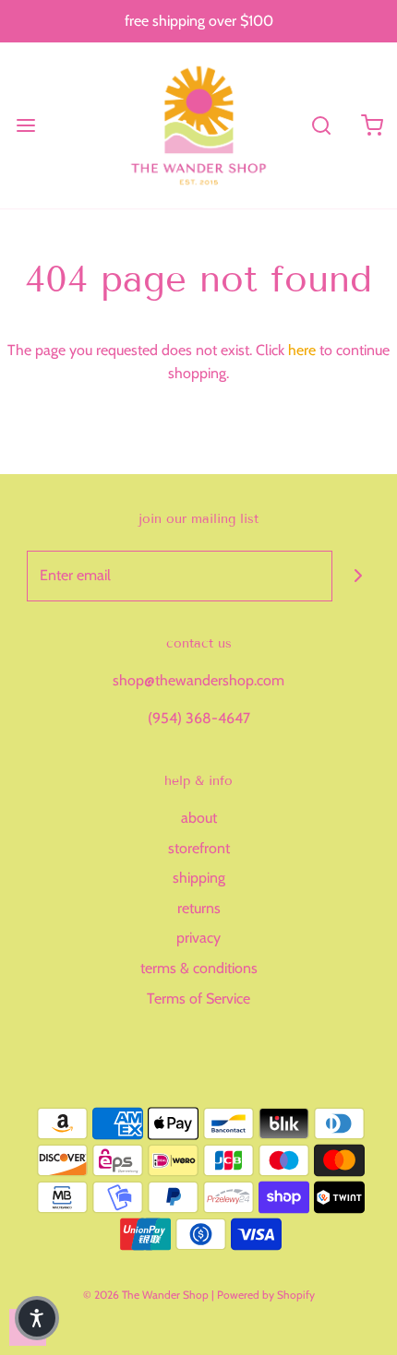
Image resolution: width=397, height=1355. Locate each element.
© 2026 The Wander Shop (147, 1295)
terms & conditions (199, 968)
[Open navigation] (25, 125)
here (302, 350)
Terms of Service (198, 998)
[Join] (357, 576)
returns (199, 908)
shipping (199, 877)
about (199, 817)
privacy (198, 937)
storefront (199, 848)
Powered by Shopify (266, 1295)
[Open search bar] (320, 125)
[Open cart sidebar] (371, 125)
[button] (37, 1318)
